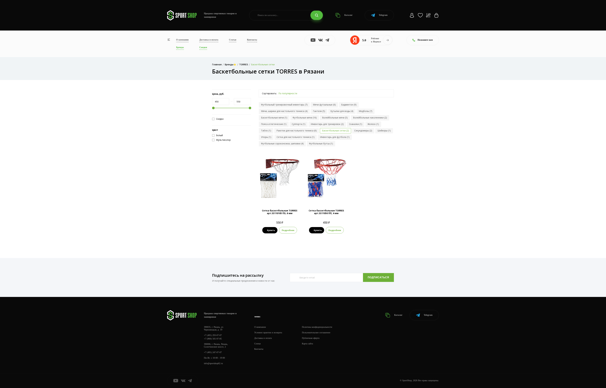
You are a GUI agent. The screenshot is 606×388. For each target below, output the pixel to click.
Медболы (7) (365, 111)
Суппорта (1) (298, 124)
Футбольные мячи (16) (305, 117)
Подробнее (288, 230)
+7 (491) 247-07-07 (213, 352)
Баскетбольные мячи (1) (274, 117)
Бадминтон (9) (348, 104)
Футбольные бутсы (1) (321, 143)
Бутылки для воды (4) (341, 111)
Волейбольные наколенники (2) (370, 117)
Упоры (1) (266, 137)
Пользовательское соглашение (316, 332)
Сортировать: (269, 93)
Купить (271, 230)
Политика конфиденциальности (317, 327)
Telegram (383, 15)
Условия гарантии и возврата (268, 332)
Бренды (180, 47)
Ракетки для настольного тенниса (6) (296, 130)
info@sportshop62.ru (213, 363)
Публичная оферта (310, 338)
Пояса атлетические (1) (273, 124)
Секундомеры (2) (363, 130)
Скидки (203, 47)
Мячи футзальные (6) (324, 104)
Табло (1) (266, 130)
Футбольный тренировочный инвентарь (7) (284, 104)
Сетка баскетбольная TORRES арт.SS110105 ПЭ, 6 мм (279, 212)
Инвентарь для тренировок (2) (327, 124)
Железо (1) (373, 124)
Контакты (252, 40)
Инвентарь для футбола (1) (335, 137)
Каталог (348, 15)
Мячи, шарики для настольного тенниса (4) (284, 111)
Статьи (232, 40)
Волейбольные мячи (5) (335, 117)
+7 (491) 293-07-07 (213, 335)
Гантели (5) (319, 111)
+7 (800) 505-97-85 (213, 339)
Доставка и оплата (208, 40)
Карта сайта (307, 343)
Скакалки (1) (355, 124)
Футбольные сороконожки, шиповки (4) (282, 143)
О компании (182, 40)
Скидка (219, 119)
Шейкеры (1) (384, 130)
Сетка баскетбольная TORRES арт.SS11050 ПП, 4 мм (326, 212)
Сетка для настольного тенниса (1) (296, 137)
